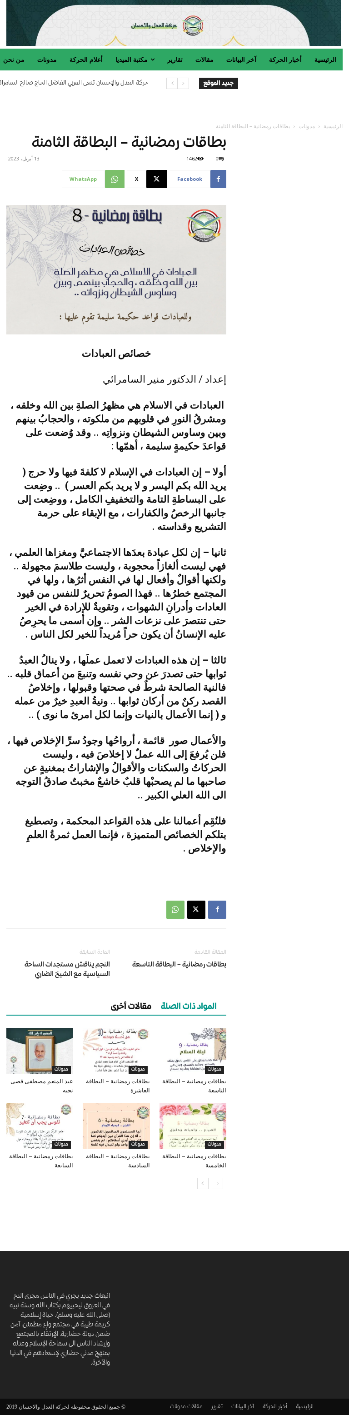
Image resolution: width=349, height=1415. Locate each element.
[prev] (183, 83)
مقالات (195, 1407)
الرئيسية (333, 126)
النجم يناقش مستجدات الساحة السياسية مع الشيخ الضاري (67, 970)
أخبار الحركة (275, 1407)
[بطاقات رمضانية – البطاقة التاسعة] (193, 1051)
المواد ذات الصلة (189, 1007)
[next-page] (203, 1183)
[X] (196, 910)
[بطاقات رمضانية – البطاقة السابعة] (39, 1126)
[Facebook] (217, 910)
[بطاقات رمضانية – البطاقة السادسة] (116, 1126)
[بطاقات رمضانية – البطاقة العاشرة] (116, 1051)
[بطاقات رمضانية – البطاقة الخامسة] (193, 1126)
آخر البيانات (242, 1407)
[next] (172, 83)
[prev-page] (217, 1183)
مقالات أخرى (131, 1007)
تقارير (217, 1407)
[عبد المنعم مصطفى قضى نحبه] (39, 1051)
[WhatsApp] (175, 910)
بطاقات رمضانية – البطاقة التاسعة (179, 965)
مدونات (307, 126)
